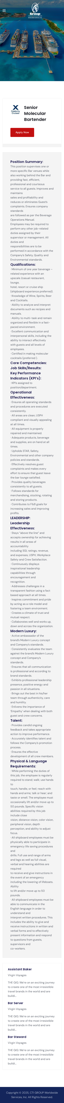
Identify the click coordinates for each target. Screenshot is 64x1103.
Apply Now (22, 132)
